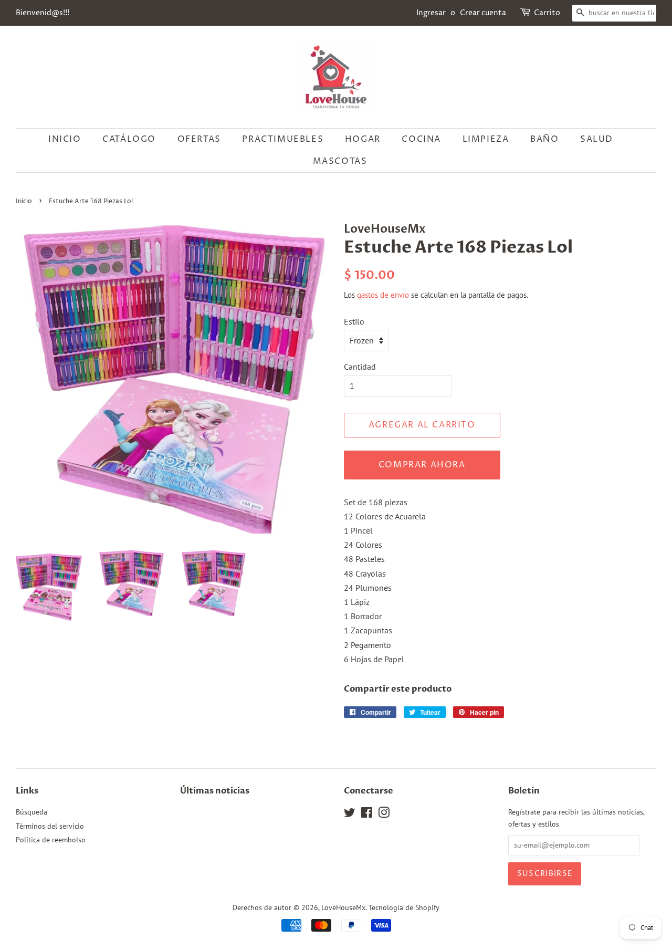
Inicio (64, 139)
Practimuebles (282, 139)
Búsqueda (31, 812)
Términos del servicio (50, 826)
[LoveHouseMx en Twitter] (349, 814)
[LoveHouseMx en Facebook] (367, 814)
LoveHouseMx (343, 907)
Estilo (354, 321)
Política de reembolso (51, 839)
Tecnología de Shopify (404, 907)
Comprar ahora (422, 465)
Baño (544, 139)
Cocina (421, 139)
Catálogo (129, 139)
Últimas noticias (214, 791)
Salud (596, 139)
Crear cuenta (483, 13)
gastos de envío (383, 295)
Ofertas (199, 139)
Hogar (363, 139)
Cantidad (360, 366)
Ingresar (431, 13)
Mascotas (340, 161)
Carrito (547, 13)
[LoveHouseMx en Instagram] (384, 814)
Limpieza (486, 139)
